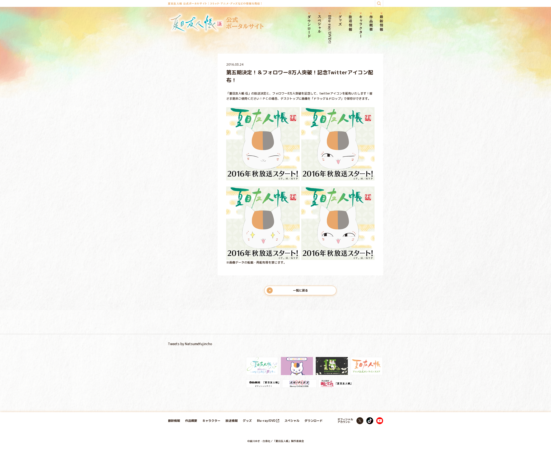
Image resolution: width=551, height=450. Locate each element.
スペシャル (319, 24)
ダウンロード (309, 26)
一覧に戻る (300, 290)
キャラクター (360, 26)
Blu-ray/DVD (329, 27)
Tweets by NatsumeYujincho (190, 343)
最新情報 (381, 23)
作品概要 (371, 23)
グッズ (340, 20)
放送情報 (350, 23)
